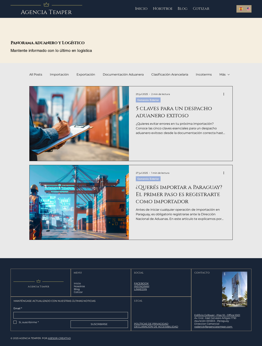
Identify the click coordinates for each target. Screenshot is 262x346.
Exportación (86, 74)
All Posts (35, 74)
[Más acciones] (225, 94)
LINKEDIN (140, 289)
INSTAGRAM (141, 286)
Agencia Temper (46, 12)
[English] (247, 8)
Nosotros (79, 286)
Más (222, 74)
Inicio (77, 283)
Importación (59, 74)
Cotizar (78, 292)
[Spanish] (240, 8)
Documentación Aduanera (123, 74)
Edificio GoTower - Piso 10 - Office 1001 (217, 315)
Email (17, 308)
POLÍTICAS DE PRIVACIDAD (151, 323)
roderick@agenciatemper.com (213, 326)
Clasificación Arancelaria (169, 74)
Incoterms (204, 74)
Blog (77, 289)
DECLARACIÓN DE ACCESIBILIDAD (156, 326)
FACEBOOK (141, 283)
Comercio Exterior (148, 99)
